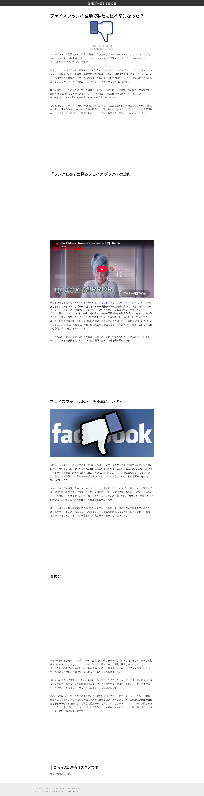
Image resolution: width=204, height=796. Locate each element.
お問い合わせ (73, 791)
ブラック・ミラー (108, 303)
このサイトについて (58, 791)
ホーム (37, 791)
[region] (102, 142)
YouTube (45, 791)
